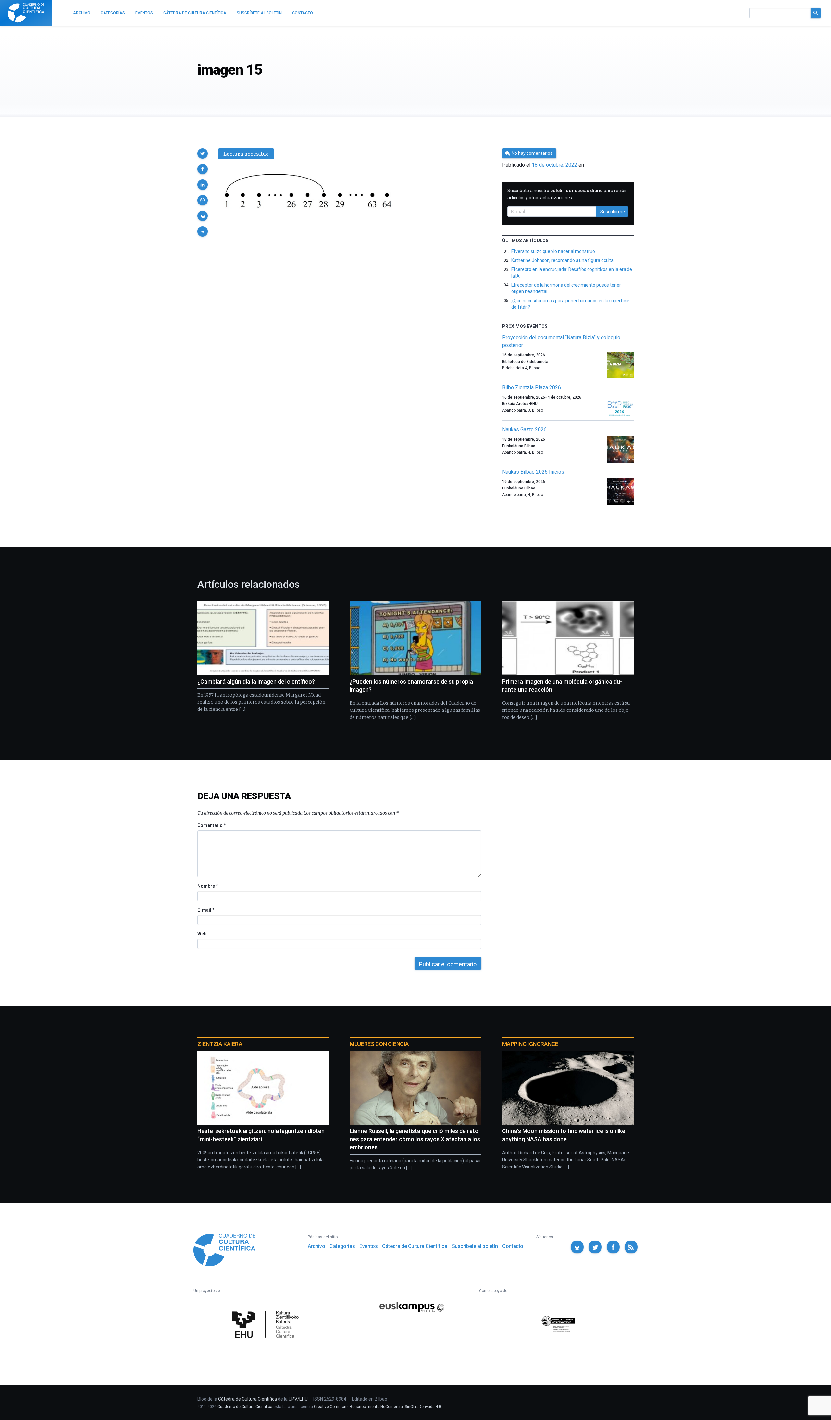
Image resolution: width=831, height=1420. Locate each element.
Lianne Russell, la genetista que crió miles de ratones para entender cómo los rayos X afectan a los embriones (415, 1139)
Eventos (368, 1246)
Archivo (316, 1246)
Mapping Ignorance (530, 1044)
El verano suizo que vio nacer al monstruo (553, 251)
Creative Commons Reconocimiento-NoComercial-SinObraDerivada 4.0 (377, 1406)
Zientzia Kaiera (219, 1044)
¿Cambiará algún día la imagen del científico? (256, 681)
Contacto (512, 1246)
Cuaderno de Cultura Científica (244, 1406)
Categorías (342, 1246)
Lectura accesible (246, 154)
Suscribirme (612, 211)
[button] (202, 153)
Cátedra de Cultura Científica (414, 1246)
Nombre (207, 886)
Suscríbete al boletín (475, 1246)
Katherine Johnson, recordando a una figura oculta (562, 260)
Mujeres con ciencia (379, 1044)
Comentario (211, 825)
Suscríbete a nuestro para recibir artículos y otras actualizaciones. (567, 194)
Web (201, 933)
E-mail (205, 910)
